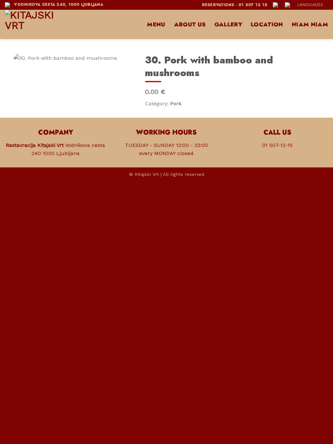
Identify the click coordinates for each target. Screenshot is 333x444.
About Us (190, 24)
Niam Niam (310, 24)
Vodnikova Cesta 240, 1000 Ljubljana (57, 4)
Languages (310, 5)
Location (267, 24)
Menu (156, 24)
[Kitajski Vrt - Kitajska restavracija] (37, 24)
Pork (175, 103)
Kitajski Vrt (147, 174)
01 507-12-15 (277, 145)
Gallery (228, 24)
